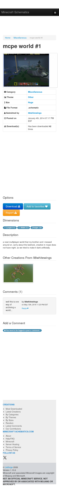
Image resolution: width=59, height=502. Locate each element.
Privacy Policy (12, 450)
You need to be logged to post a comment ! (23, 330)
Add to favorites (35, 206)
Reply (24, 308)
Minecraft (10, 441)
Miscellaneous (20, 37)
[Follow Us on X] (5, 457)
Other (31, 97)
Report (10, 212)
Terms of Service (13, 447)
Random (9, 423)
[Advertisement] (29, 26)
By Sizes (9, 420)
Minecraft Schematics (15, 12)
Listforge (9, 467)
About (8, 435)
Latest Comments (14, 425)
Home (7, 37)
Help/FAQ (10, 438)
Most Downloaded (14, 408)
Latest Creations (13, 411)
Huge (30, 102)
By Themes (11, 417)
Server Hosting (12, 444)
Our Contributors (13, 428)
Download (12, 206)
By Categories (12, 414)
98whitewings (35, 112)
